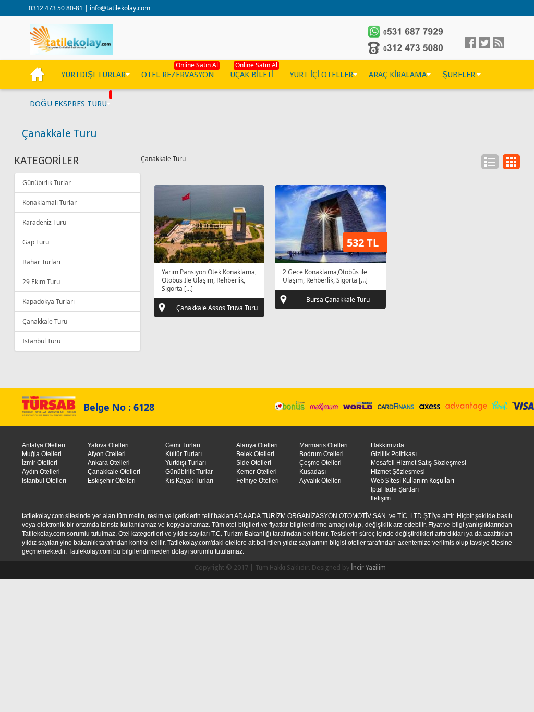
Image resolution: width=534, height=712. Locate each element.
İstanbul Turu (41, 341)
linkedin (498, 42)
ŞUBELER (458, 74)
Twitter (484, 42)
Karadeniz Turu (44, 222)
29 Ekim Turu (41, 281)
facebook (470, 42)
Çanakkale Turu (44, 321)
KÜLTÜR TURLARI (37, 74)
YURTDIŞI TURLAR (93, 74)
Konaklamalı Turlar (49, 202)
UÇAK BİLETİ (252, 74)
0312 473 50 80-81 (56, 8)
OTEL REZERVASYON (177, 74)
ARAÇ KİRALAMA (398, 74)
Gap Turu (35, 242)
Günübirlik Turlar (46, 182)
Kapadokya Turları (48, 301)
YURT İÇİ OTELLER (321, 74)
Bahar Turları (41, 261)
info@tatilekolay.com (120, 8)
